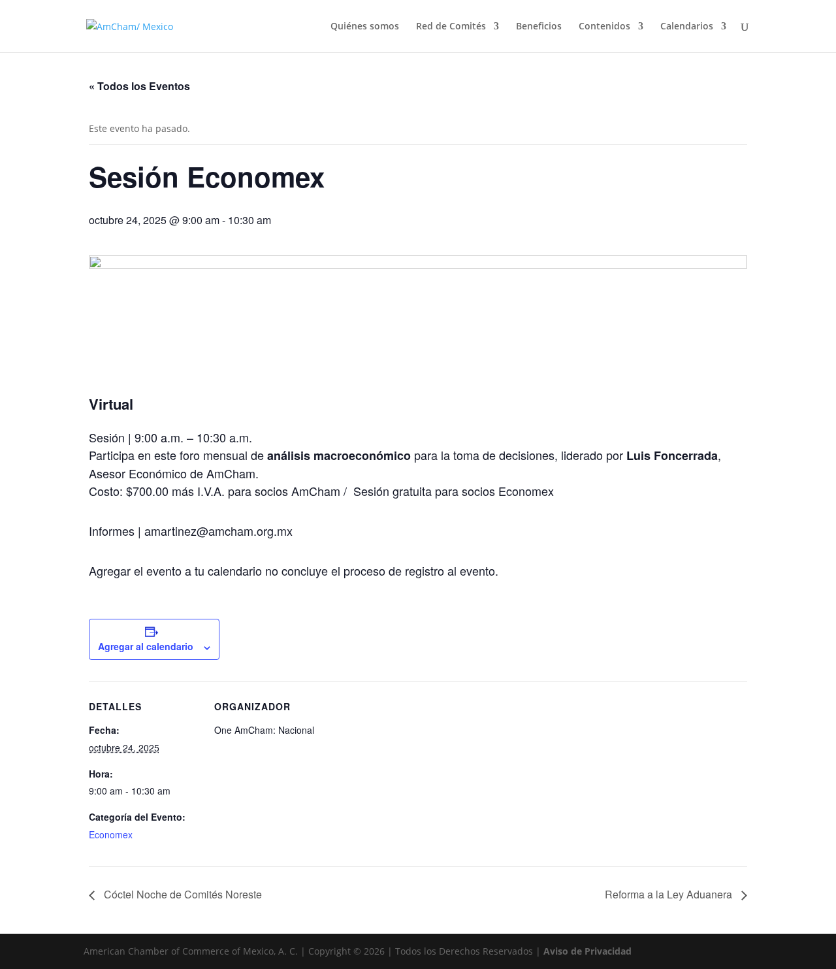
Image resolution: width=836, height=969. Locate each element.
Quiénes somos (364, 27)
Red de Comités (451, 27)
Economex (111, 834)
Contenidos (604, 27)
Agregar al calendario (145, 646)
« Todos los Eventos (139, 85)
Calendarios (686, 27)
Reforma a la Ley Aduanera (670, 894)
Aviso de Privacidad (587, 951)
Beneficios (539, 27)
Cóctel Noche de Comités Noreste (181, 894)
